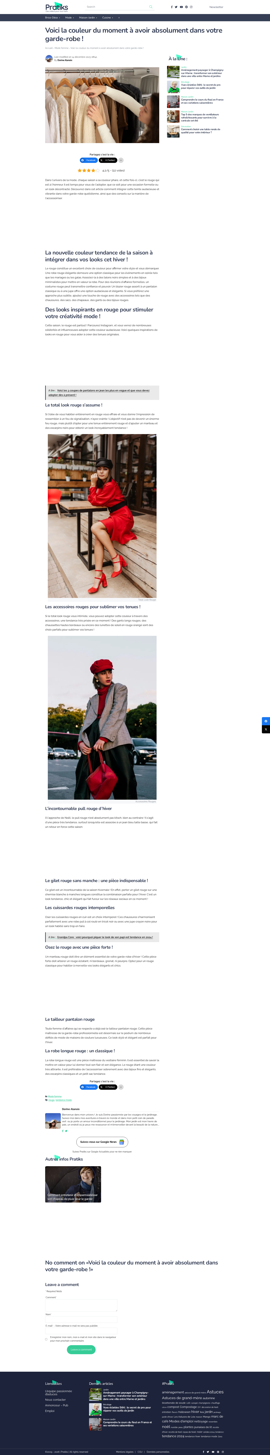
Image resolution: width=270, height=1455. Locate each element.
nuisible (174, 1427)
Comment (51, 1297)
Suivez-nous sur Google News (98, 1141)
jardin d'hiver (167, 1417)
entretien (166, 1412)
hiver (195, 1412)
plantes (188, 1427)
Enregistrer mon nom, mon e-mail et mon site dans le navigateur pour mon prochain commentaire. (83, 1339)
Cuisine (106, 17)
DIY (199, 1407)
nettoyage (201, 1421)
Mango (206, 1416)
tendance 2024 (173, 1436)
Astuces (215, 1391)
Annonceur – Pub (56, 1405)
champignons (204, 1403)
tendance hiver (192, 1436)
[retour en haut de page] (262, 1438)
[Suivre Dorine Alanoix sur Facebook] (63, 1131)
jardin (209, 1412)
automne (209, 1398)
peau (180, 1427)
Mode (68, 17)
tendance (219, 1432)
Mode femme (61, 48)
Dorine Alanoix (65, 60)
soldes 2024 (209, 1432)
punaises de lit (203, 1427)
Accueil (49, 48)
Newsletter (216, 7)
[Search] (151, 7)
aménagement (173, 1392)
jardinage (217, 1412)
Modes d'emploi (181, 1421)
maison (199, 1417)
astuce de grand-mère (195, 1392)
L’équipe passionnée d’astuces (58, 1392)
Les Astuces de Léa (184, 1416)
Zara (220, 1436)
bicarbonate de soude (174, 1402)
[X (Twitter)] (266, 729)
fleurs (174, 1412)
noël (166, 1426)
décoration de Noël (210, 1407)
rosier (199, 1432)
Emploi (49, 1411)
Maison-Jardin (87, 17)
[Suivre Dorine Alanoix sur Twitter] (66, 1131)
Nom (48, 1314)
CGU (140, 1452)
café (188, 1403)
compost (173, 1407)
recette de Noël (175, 1432)
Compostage (188, 1407)
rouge (51, 1100)
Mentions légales (124, 1452)
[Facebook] (266, 721)
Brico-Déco (51, 17)
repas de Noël (189, 1432)
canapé (194, 1403)
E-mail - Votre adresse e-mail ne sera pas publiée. (72, 1326)
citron (164, 1407)
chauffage (215, 1403)
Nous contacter (55, 1399)
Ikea (202, 1412)
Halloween (184, 1412)
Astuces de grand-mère (182, 1398)
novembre (213, 1422)
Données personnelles (158, 1452)
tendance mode (64, 1100)
